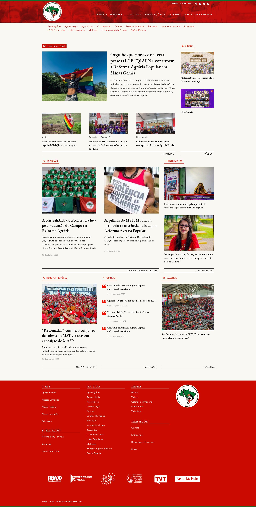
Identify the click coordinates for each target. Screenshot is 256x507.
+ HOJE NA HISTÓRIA (83, 367)
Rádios (134, 392)
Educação (153, 26)
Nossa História (49, 407)
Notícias (116, 15)
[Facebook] (196, 4)
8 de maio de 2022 (112, 251)
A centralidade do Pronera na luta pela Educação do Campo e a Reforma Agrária (69, 225)
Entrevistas (137, 435)
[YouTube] (208, 4)
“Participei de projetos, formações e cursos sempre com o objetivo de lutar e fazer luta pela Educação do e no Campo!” (188, 258)
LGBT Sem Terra (56, 30)
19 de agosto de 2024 (116, 321)
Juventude (189, 26)
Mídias (134, 15)
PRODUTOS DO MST (182, 4)
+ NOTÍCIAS (167, 154)
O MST (100, 15)
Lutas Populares (77, 30)
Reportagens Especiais (142, 442)
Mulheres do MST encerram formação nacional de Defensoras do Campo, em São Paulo (108, 145)
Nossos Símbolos (50, 400)
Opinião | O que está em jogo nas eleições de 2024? (131, 300)
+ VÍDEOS (207, 154)
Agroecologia (71, 26)
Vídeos (134, 397)
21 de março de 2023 (116, 336)
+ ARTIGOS (149, 367)
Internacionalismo (171, 26)
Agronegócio (54, 26)
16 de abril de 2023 (50, 255)
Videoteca (136, 411)
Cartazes (46, 444)
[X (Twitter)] (200, 4)
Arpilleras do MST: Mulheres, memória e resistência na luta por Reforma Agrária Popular (130, 225)
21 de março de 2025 (116, 294)
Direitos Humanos (135, 26)
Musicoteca (137, 406)
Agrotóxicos (87, 26)
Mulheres (93, 30)
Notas (134, 449)
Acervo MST (204, 15)
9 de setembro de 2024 (117, 306)
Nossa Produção (50, 414)
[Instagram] (204, 4)
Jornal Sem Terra (50, 451)
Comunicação (104, 26)
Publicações (154, 15)
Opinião (135, 428)
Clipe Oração (187, 111)
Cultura (118, 26)
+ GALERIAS (208, 367)
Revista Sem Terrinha (53, 437)
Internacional (179, 15)
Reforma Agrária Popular (114, 30)
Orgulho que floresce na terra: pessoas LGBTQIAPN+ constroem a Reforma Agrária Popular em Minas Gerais (142, 63)
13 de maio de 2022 (50, 359)
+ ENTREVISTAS (204, 271)
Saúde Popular (138, 30)
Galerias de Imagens (141, 402)
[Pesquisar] (213, 4)
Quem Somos (49, 392)
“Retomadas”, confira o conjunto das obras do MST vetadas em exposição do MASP (68, 335)
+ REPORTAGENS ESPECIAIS (142, 271)
